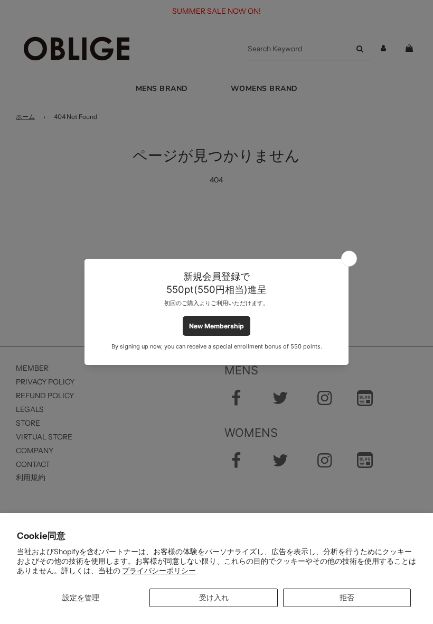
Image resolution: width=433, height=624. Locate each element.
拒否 (347, 597)
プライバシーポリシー (159, 570)
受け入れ (214, 597)
